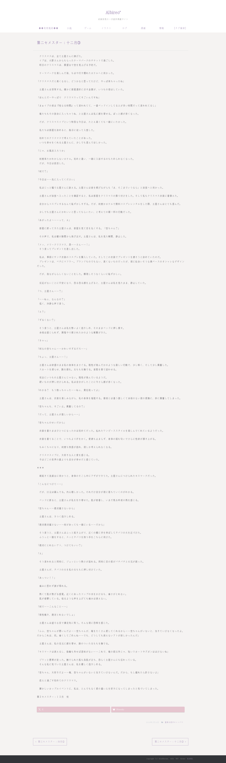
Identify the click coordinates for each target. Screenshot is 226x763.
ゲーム (87, 28)
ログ (124, 28)
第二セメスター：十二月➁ (169, 741)
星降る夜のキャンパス (174, 722)
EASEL (190, 759)
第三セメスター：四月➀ (51, 741)
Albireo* (113, 12)
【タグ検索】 (180, 28)
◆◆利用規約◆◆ (48, 28)
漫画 (143, 28)
